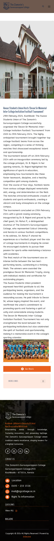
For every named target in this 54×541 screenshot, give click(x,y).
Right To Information (22, 496)
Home (21, 88)
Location (16, 480)
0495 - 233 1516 (21, 485)
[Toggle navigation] (43, 381)
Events (30, 88)
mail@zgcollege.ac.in (23, 491)
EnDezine (27, 537)
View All (9, 510)
